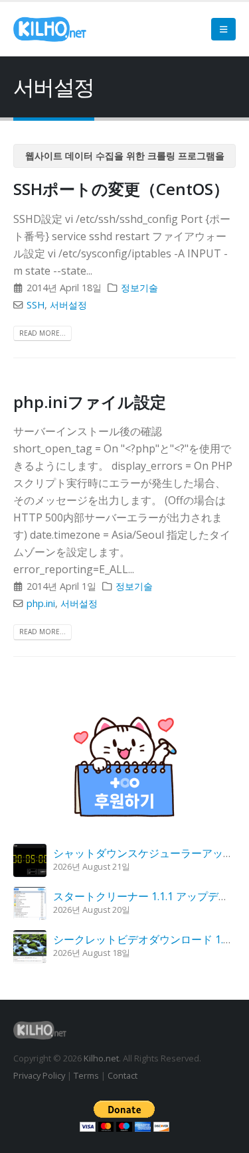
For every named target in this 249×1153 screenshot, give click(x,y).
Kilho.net (101, 1058)
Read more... (42, 333)
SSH (35, 305)
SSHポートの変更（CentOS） (121, 189)
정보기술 (139, 287)
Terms (86, 1075)
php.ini (41, 603)
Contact (122, 1075)
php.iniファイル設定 (89, 402)
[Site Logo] (49, 29)
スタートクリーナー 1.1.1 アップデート (146, 896)
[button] (223, 29)
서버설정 (68, 305)
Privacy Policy (39, 1075)
